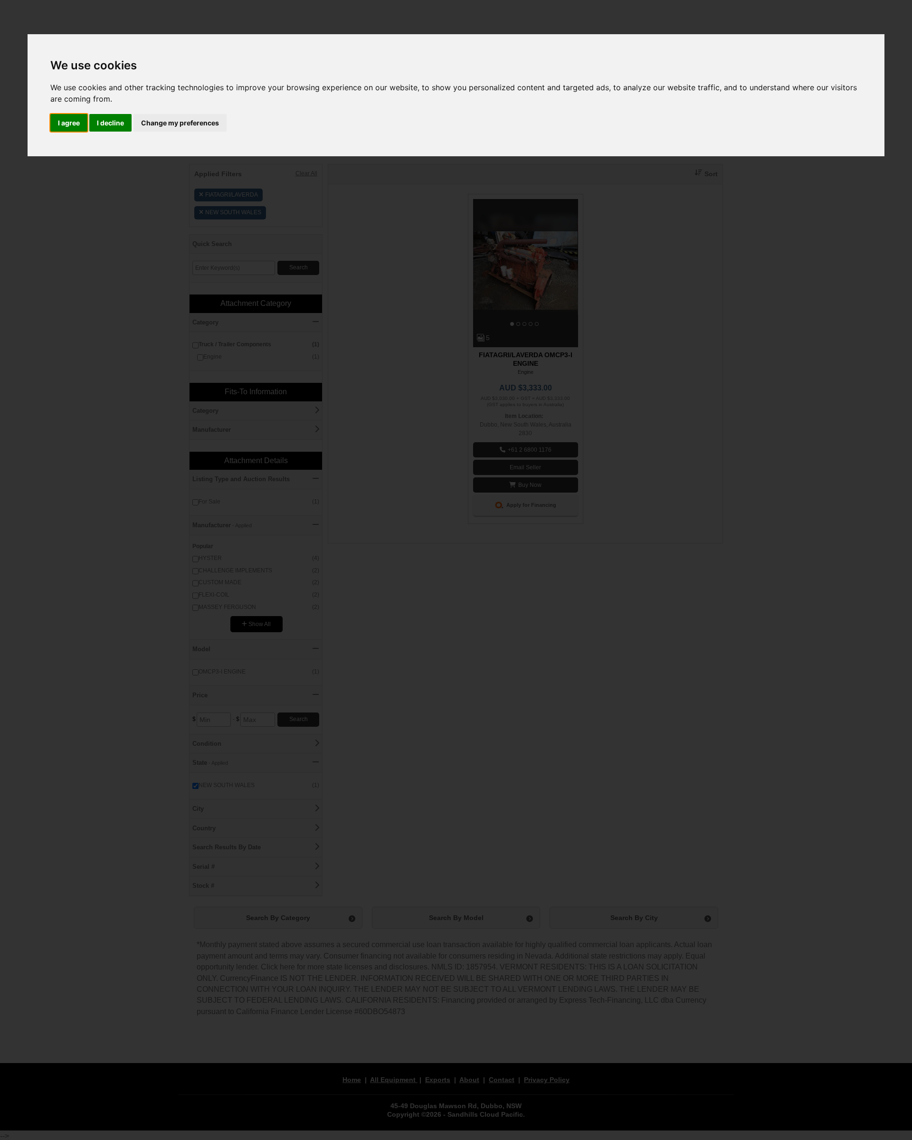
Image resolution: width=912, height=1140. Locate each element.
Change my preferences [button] (180, 123)
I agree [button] (69, 123)
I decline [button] (110, 123)
